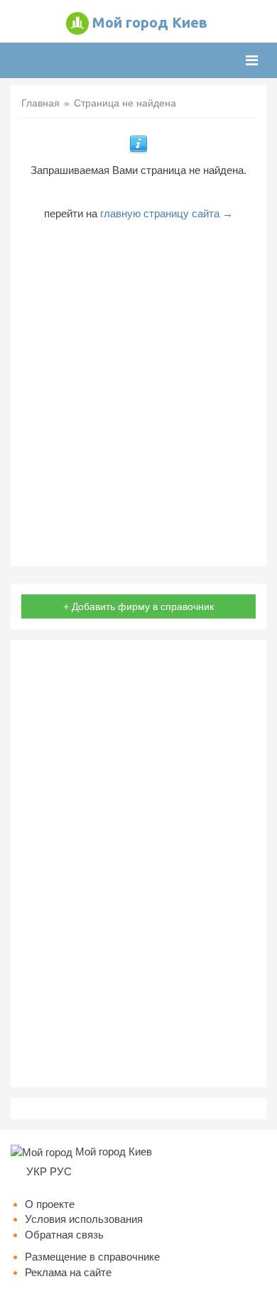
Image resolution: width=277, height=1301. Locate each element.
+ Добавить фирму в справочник (138, 606)
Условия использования (84, 1219)
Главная (40, 103)
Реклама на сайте (68, 1272)
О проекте (50, 1204)
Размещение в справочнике (92, 1257)
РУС (61, 1171)
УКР (36, 1171)
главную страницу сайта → (166, 213)
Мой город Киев (149, 22)
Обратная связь (64, 1235)
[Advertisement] (138, 388)
